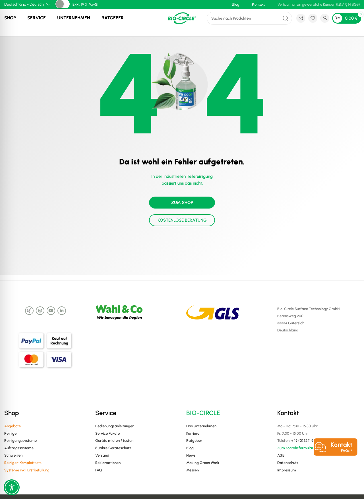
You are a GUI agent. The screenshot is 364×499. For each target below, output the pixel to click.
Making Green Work (202, 463)
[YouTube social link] (51, 310)
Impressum (286, 470)
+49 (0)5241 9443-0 (307, 440)
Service (36, 17)
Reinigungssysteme (20, 440)
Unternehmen (73, 17)
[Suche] (285, 18)
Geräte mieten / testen (114, 440)
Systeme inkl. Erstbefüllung (26, 470)
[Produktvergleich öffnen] (301, 18)
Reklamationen (108, 463)
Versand (102, 455)
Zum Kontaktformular (295, 448)
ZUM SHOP (182, 202)
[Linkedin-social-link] (61, 310)
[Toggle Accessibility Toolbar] (11, 487)
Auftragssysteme (19, 448)
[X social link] (29, 310)
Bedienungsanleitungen (114, 426)
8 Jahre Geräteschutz (113, 448)
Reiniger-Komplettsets (23, 463)
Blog (190, 448)
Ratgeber (113, 17)
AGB (281, 455)
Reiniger (11, 433)
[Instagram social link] (40, 310)
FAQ (98, 470)
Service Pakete (107, 433)
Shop (10, 17)
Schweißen (13, 455)
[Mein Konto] (325, 18)
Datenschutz (288, 463)
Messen (192, 470)
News (191, 455)
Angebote (12, 426)
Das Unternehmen (201, 426)
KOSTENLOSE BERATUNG (182, 220)
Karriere (192, 433)
